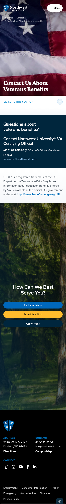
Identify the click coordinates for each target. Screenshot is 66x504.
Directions (9, 451)
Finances (45, 493)
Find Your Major (33, 305)
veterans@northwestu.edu (20, 159)
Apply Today (33, 324)
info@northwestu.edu (48, 446)
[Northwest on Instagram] (13, 466)
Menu (57, 8)
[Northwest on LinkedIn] (34, 466)
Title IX (55, 488)
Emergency (9, 493)
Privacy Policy (11, 499)
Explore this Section (18, 101)
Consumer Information (34, 488)
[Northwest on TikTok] (6, 466)
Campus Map (43, 451)
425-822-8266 (44, 442)
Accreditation (28, 493)
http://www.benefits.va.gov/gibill (38, 194)
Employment (10, 488)
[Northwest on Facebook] (27, 466)
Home (10, 17)
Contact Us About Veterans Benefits (25, 21)
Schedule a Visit (33, 314)
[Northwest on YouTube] (20, 466)
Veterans (21, 17)
